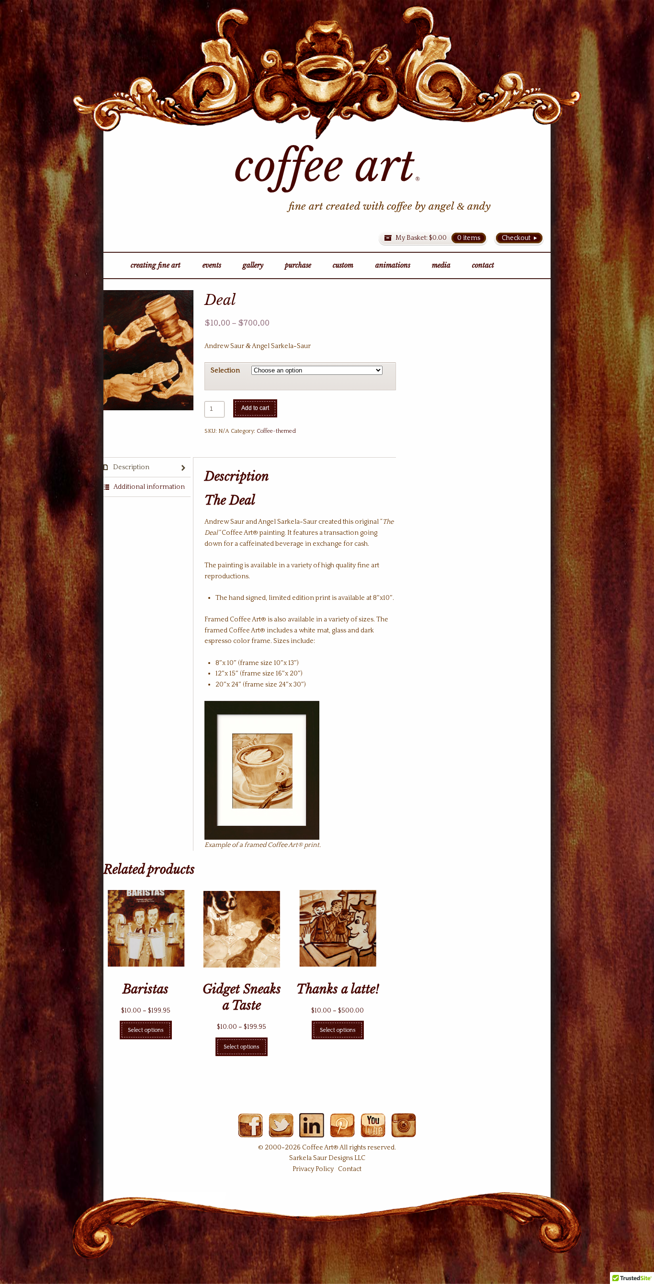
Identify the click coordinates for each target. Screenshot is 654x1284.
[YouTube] (372, 1131)
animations (392, 265)
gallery (253, 265)
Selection (225, 370)
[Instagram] (403, 1131)
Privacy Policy (313, 1169)
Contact (349, 1169)
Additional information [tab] (149, 487)
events (212, 265)
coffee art (327, 165)
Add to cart (255, 408)
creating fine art (155, 265)
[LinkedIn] (311, 1131)
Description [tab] (130, 467)
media (441, 265)
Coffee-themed (276, 431)
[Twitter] (280, 1131)
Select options (146, 1030)
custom (343, 265)
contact (483, 265)
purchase (298, 265)
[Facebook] (250, 1131)
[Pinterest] (342, 1131)
